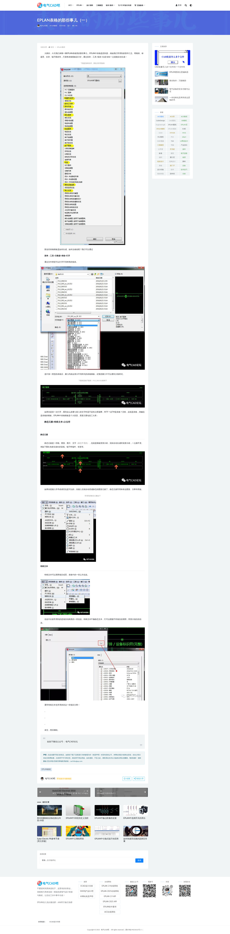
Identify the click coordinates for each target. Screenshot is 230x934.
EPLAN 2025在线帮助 (110, 891)
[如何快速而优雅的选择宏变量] (135, 831)
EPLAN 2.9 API (110, 896)
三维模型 (99, 5)
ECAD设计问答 (125, 5)
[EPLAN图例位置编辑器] (161, 74)
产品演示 (184, 145)
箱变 (184, 157)
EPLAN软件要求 (109, 907)
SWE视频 (160, 141)
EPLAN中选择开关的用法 (134, 818)
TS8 (172, 141)
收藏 (128, 779)
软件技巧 (184, 169)
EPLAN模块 (172, 129)
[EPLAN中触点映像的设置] (107, 810)
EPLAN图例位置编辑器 (178, 72)
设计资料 (90, 5)
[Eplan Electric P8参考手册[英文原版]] (49, 831)
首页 (52, 47)
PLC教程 (161, 137)
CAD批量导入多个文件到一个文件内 (170, 67)
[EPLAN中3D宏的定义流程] (78, 810)
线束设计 (160, 161)
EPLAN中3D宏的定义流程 (77, 818)
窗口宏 (172, 157)
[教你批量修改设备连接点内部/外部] (49, 810)
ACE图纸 (160, 116)
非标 (184, 174)
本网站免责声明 (86, 896)
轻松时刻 (160, 174)
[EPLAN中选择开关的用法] (135, 810)
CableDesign (160, 120)
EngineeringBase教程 (160, 125)
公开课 (160, 149)
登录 (180, 5)
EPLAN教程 (53, 26)
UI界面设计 (184, 141)
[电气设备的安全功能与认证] (161, 91)
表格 (160, 165)
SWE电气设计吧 (86, 891)
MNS (184, 133)
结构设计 (172, 161)
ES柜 (184, 129)
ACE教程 (184, 116)
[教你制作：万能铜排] (161, 82)
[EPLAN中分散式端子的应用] (107, 831)
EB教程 (184, 120)
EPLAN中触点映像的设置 (105, 818)
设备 (184, 165)
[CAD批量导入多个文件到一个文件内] (172, 57)
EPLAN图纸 (172, 124)
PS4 (172, 137)
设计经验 (160, 169)
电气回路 (184, 153)
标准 (160, 153)
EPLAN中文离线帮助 (75, 839)
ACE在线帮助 (109, 912)
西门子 (172, 165)
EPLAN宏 (184, 124)
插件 (184, 149)
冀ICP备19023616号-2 (133, 930)
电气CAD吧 (44, 26)
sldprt (184, 137)
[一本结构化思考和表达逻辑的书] (161, 99)
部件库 (172, 174)
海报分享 (140, 779)
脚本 (184, 161)
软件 (172, 169)
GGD (160, 133)
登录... (44, 860)
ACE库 (172, 116)
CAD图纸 (172, 120)
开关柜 (172, 149)
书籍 (172, 145)
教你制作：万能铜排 (177, 81)
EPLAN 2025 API (110, 902)
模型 (172, 153)
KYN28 (172, 133)
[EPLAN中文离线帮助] (78, 831)
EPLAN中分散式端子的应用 (106, 839)
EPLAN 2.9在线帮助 (110, 886)
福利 (160, 157)
